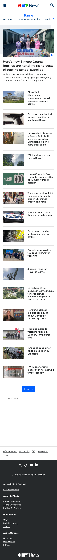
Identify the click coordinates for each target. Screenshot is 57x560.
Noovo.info (8, 538)
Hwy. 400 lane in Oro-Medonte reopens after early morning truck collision (40, 178)
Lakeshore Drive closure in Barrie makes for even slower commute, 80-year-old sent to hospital (41, 294)
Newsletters (43, 451)
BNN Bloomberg (10, 523)
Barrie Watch (9, 19)
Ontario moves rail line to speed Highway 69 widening (40, 253)
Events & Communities (30, 19)
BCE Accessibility (11, 489)
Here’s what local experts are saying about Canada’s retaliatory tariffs (38, 314)
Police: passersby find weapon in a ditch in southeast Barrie (40, 117)
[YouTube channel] (31, 465)
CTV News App (10, 451)
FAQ (33, 451)
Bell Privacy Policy (11, 501)
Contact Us (24, 451)
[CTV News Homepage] (28, 5)
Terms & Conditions (12, 505)
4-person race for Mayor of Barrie (37, 270)
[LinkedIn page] (36, 465)
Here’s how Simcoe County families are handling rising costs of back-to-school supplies (28, 65)
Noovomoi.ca (9, 541)
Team (5, 455)
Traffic (48, 19)
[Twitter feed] (20, 465)
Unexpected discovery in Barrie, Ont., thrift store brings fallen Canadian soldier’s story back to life (40, 139)
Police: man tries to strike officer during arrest (38, 234)
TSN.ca (6, 526)
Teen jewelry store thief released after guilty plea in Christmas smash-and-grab (40, 197)
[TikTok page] (25, 465)
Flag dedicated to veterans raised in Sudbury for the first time (39, 333)
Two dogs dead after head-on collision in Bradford (39, 351)
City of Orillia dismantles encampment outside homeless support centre (39, 98)
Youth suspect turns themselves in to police (40, 213)
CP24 (5, 520)
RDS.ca (6, 545)
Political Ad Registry (12, 508)
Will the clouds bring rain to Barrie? (39, 156)
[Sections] (5, 5)
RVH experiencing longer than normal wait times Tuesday (41, 370)
